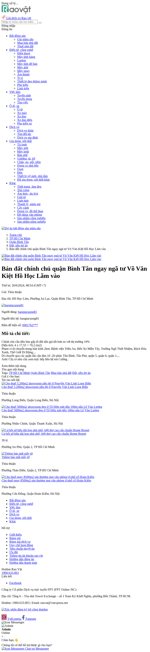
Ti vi (20, 78)
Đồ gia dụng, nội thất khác (33, 179)
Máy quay (23, 70)
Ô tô (20, 109)
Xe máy (22, 113)
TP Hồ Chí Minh (19, 238)
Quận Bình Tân (19, 242)
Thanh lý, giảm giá (28, 204)
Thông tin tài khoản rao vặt (26, 555)
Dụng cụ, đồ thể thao (30, 211)
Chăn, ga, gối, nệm (29, 162)
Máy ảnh (22, 67)
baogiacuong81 (27, 312)
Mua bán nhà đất (27, 42)
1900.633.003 (10, 572)
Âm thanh (23, 74)
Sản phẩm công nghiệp (31, 218)
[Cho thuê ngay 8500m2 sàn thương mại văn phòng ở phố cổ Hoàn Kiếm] (48, 477)
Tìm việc (22, 102)
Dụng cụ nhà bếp (27, 165)
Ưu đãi (13, 552)
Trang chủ (15, 235)
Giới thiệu (15, 534)
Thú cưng (23, 190)
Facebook (15, 583)
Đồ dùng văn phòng (29, 214)
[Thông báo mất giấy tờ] (17, 453)
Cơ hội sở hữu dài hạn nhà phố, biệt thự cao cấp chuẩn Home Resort (44, 433)
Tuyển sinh (24, 95)
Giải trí (21, 197)
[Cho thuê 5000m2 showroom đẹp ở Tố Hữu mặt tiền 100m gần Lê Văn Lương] (52, 406)
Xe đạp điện (24, 120)
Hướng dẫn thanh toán (23, 562)
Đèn (19, 172)
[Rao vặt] (16, 12)
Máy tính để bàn (27, 63)
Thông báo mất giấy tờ (15, 457)
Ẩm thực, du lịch (27, 193)
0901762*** (30, 325)
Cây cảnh (23, 207)
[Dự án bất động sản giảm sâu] (21, 228)
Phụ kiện (22, 85)
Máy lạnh (23, 151)
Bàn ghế (22, 155)
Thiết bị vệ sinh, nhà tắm (32, 176)
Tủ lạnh (22, 144)
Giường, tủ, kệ (26, 158)
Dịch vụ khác (25, 130)
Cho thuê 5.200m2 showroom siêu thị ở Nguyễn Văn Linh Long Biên (45, 387)
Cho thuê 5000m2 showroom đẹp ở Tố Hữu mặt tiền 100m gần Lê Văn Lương (50, 410)
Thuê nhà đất (25, 46)
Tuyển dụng (24, 99)
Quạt (20, 169)
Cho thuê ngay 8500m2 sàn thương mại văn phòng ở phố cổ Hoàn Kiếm (46, 480)
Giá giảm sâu (25, 39)
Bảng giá (15, 538)
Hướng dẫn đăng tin (21, 559)
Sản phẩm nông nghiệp (31, 221)
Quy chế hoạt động (21, 545)
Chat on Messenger (36, 648)
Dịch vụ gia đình (27, 137)
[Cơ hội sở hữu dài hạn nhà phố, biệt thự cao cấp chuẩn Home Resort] (45, 430)
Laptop (21, 60)
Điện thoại (23, 53)
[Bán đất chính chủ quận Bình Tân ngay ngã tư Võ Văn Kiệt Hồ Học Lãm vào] (51, 255)
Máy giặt (22, 148)
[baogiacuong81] (13, 305)
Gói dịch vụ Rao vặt (18, 18)
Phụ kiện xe (24, 123)
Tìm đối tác (24, 134)
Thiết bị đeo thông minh (32, 81)
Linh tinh (23, 200)
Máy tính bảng (26, 56)
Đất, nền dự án (18, 245)
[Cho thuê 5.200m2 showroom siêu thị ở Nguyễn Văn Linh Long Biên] (46, 383)
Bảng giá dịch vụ (19, 541)
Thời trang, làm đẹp (29, 186)
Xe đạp (21, 116)
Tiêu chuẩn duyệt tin (22, 548)
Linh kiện (23, 88)
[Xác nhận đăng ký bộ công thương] (25, 609)
